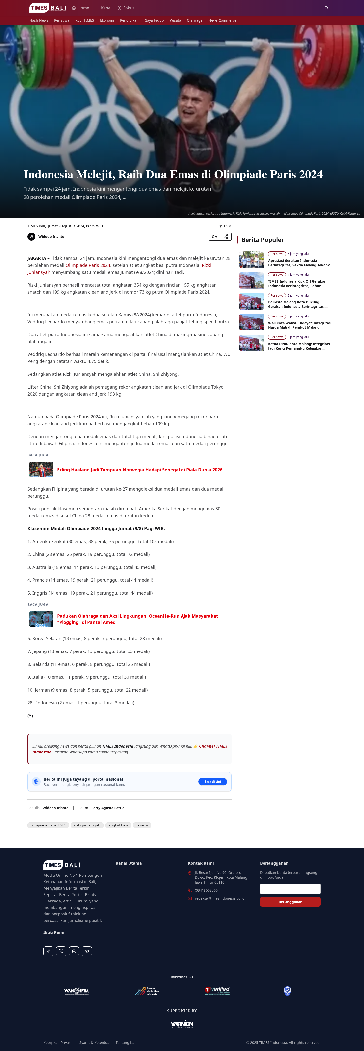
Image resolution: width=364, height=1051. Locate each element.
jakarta (142, 825)
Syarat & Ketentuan (95, 1042)
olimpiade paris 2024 (48, 825)
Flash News (38, 20)
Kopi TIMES (84, 20)
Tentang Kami (127, 1042)
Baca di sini (212, 781)
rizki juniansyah (87, 825)
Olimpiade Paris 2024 (88, 265)
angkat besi (118, 825)
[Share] (226, 237)
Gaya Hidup (154, 20)
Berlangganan (290, 902)
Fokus (128, 8)
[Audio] (214, 237)
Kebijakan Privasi (57, 1042)
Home (83, 8)
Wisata (175, 20)
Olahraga (195, 20)
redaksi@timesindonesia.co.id (220, 898)
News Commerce (222, 20)
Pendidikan (129, 20)
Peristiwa (61, 20)
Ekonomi (107, 20)
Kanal (106, 8)
